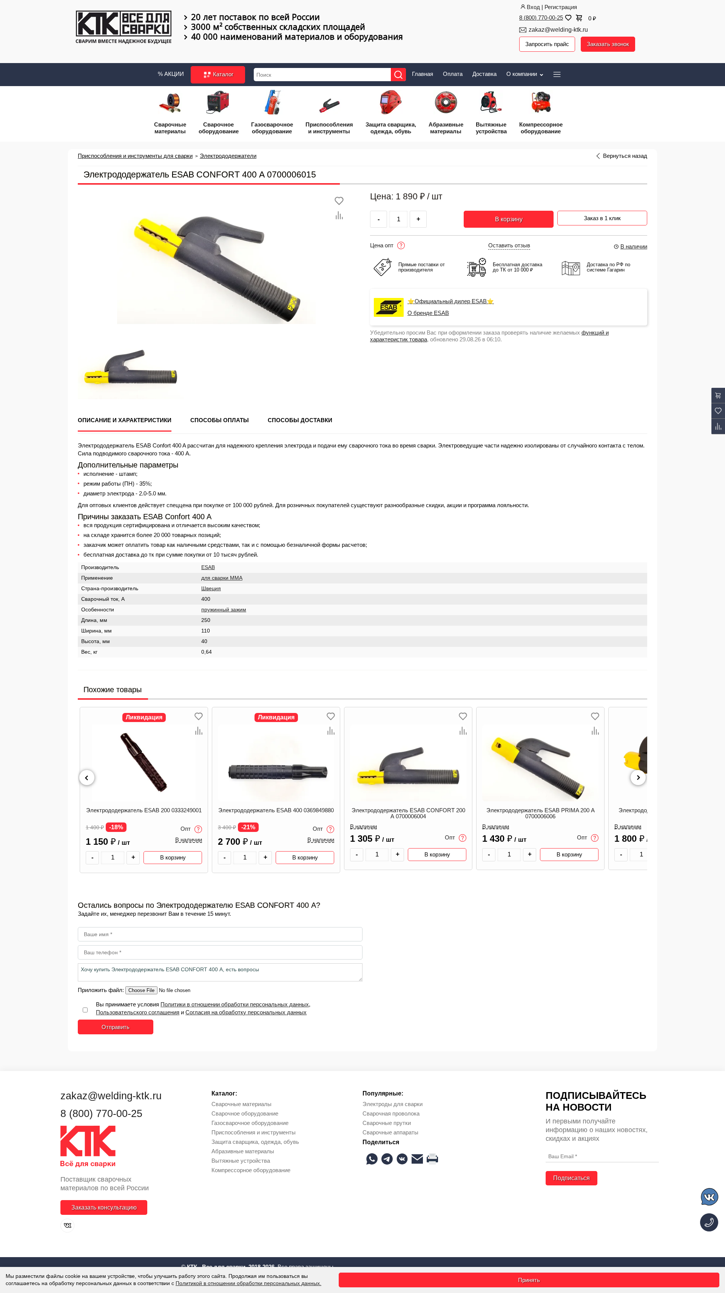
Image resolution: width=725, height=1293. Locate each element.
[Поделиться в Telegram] (387, 1159)
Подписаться (571, 1178)
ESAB (208, 567)
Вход (533, 7)
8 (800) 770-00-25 (541, 17)
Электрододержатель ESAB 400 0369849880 (276, 810)
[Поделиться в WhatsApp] (372, 1159)
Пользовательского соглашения (137, 1012)
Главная (422, 74)
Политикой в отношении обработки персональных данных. (248, 1283)
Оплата (453, 74)
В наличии (633, 246)
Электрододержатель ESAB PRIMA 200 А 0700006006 (540, 813)
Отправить (116, 1027)
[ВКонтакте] (67, 1226)
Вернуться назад (625, 156)
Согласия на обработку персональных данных (246, 1012)
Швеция (211, 588)
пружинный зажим (223, 610)
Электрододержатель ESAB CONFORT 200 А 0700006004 (408, 813)
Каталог (222, 74)
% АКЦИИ (171, 74)
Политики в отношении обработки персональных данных (234, 1004)
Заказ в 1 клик (602, 218)
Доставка (484, 74)
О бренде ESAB (428, 313)
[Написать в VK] (710, 1198)
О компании (522, 74)
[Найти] (398, 74)
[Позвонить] (709, 1222)
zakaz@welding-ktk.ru (558, 29)
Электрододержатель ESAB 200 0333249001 (144, 810)
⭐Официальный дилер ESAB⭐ (450, 301)
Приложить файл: (101, 990)
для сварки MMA (221, 578)
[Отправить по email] (417, 1159)
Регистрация (561, 7)
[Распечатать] (432, 1159)
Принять (529, 1280)
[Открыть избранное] (567, 18)
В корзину (509, 219)
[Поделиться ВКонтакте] (402, 1159)
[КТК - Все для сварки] (123, 28)
